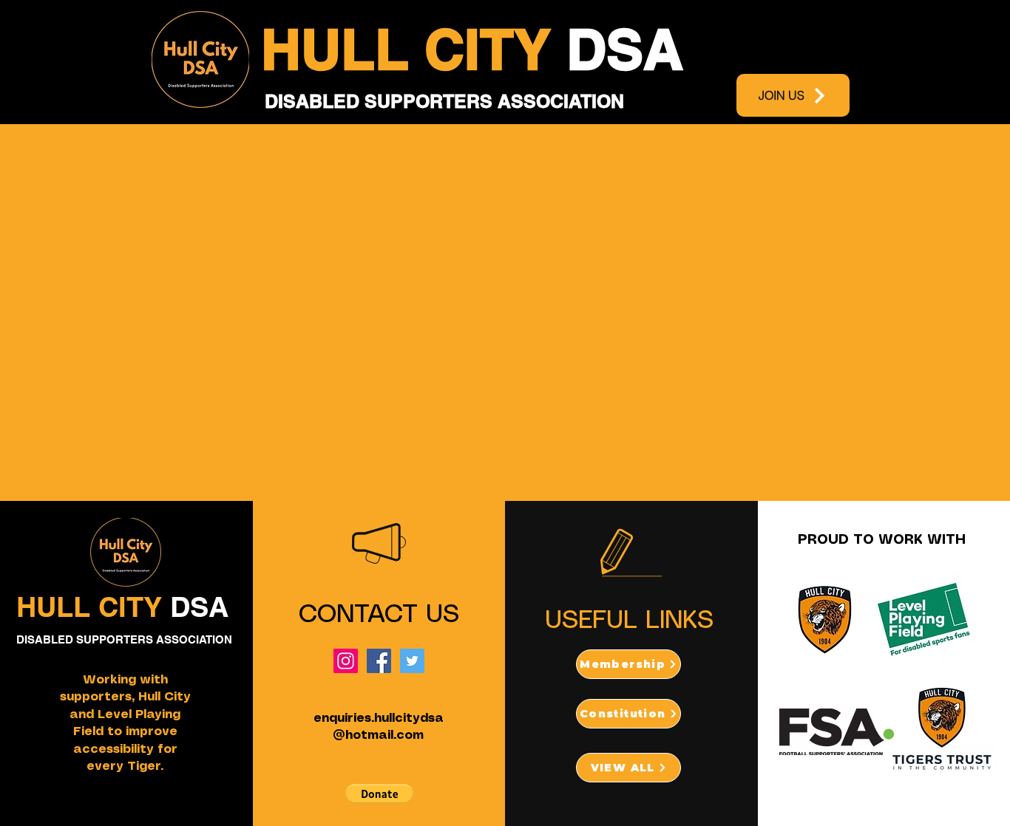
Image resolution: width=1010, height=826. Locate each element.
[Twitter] (412, 661)
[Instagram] (345, 661)
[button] (379, 793)
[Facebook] (379, 661)
